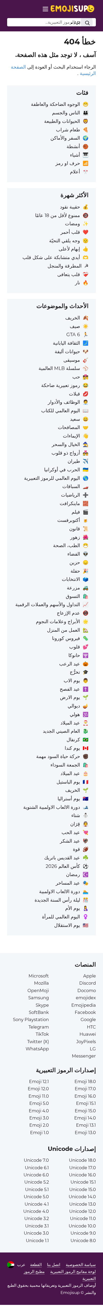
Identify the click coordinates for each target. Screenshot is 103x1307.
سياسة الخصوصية (81, 1264)
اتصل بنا (53, 1264)
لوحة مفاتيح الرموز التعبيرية (73, 1271)
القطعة (36, 1264)
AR (76, 23)
